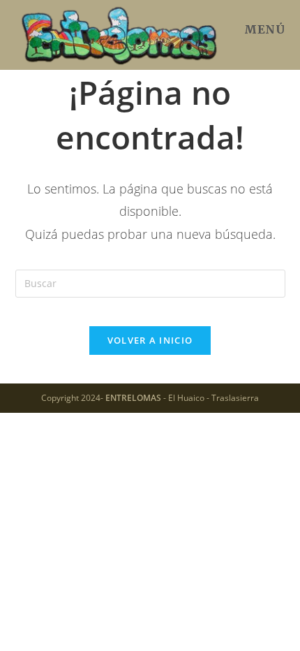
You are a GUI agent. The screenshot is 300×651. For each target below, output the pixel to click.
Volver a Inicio (150, 340)
